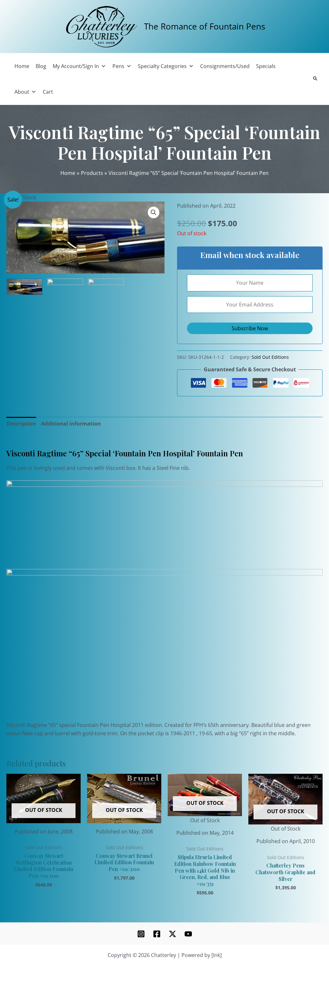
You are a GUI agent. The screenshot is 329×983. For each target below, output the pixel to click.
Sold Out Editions (270, 357)
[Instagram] (141, 934)
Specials (266, 66)
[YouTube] (188, 934)
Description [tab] (21, 423)
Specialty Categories (162, 66)
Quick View (44, 817)
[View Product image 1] (24, 287)
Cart (48, 91)
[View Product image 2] (65, 284)
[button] (153, 212)
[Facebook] (157, 934)
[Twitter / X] (172, 934)
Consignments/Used (225, 66)
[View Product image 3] (106, 287)
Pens (118, 66)
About (21, 91)
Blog (41, 66)
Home (21, 66)
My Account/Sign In (76, 66)
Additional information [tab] (71, 423)
